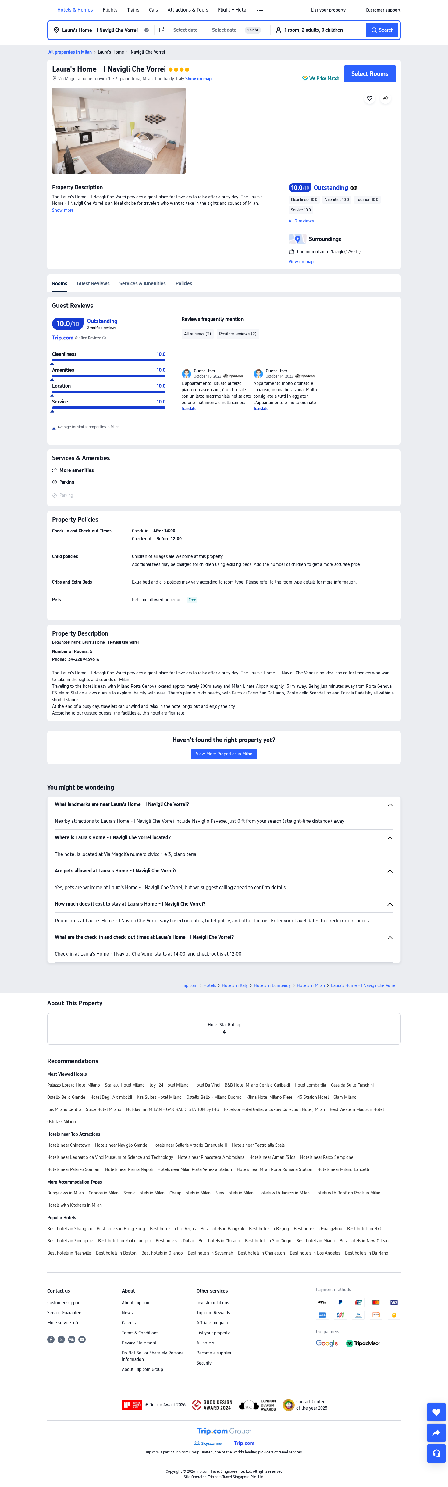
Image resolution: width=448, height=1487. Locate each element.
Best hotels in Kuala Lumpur (124, 1240)
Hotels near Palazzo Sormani (73, 1169)
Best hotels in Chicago (219, 1240)
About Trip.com (136, 1302)
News (127, 1312)
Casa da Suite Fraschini (352, 1085)
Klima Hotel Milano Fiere (270, 1097)
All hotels (205, 1342)
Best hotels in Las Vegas (173, 1228)
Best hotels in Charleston (261, 1253)
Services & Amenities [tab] (142, 283)
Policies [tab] (184, 283)
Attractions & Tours (188, 10)
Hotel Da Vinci (207, 1085)
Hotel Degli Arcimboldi (111, 1097)
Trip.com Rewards (213, 1312)
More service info (63, 1322)
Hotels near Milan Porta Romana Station (274, 1169)
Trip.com (189, 985)
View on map (301, 261)
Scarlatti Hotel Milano (125, 1085)
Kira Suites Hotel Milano (159, 1097)
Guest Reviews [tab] (93, 283)
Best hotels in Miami (315, 1240)
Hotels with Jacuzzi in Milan (284, 1193)
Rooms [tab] (59, 283)
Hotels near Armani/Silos (272, 1157)
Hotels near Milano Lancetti (343, 1169)
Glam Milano (345, 1097)
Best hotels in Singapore (70, 1240)
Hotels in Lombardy (272, 985)
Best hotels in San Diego (268, 1240)
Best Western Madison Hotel (357, 1109)
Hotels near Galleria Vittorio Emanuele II (189, 1145)
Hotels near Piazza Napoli (129, 1169)
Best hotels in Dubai (175, 1240)
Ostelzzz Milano (61, 1121)
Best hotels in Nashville (69, 1253)
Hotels (210, 985)
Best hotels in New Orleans (365, 1240)
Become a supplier (214, 1352)
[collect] (436, 1412)
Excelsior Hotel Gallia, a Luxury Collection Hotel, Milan (274, 1109)
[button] (260, 10)
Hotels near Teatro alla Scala (258, 1145)
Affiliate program (212, 1322)
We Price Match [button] (324, 78)
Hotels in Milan (311, 985)
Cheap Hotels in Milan (190, 1193)
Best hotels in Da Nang (366, 1253)
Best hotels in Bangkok (222, 1228)
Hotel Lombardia (310, 1085)
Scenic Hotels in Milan (144, 1193)
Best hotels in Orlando (162, 1253)
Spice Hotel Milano (103, 1109)
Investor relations (213, 1302)
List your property (213, 1332)
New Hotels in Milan (234, 1193)
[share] (436, 1433)
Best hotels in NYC (364, 1228)
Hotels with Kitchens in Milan (74, 1205)
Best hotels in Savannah (210, 1253)
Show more (63, 210)
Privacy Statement (139, 1342)
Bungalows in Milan (65, 1193)
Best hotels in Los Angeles (315, 1253)
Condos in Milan (104, 1193)
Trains (133, 10)
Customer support (64, 1302)
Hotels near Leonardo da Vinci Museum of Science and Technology (110, 1157)
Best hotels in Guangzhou (318, 1228)
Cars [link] (153, 10)
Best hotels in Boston (116, 1253)
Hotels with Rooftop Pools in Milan (347, 1193)
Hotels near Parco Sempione (327, 1157)
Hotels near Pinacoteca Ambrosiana (211, 1157)
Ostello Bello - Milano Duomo (214, 1097)
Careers (129, 1322)
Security (204, 1363)
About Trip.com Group (142, 1369)
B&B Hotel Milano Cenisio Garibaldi (257, 1085)
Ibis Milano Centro (64, 1109)
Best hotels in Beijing (269, 1228)
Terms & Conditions (140, 1332)
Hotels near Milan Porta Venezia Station (195, 1169)
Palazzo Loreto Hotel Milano (73, 1085)
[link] (328, 10)
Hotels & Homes (75, 10)
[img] (119, 131)
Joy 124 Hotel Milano (169, 1085)
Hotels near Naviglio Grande (121, 1145)
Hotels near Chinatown (68, 1145)
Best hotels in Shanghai (69, 1228)
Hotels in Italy (235, 985)
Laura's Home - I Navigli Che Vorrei (109, 69)
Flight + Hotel (232, 10)
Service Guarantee (64, 1312)
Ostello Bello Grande (66, 1097)
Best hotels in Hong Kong (121, 1228)
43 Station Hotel (313, 1097)
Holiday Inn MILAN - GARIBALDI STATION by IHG (172, 1109)
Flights (110, 10)
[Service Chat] (436, 1453)
